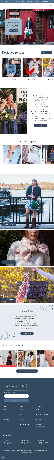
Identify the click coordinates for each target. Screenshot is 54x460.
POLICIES (22, 421)
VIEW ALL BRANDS (40, 426)
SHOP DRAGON (9, 299)
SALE (5, 416)
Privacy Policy (30, 450)
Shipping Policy (7, 450)
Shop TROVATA (9, 224)
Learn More (27, 333)
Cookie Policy (25, 452)
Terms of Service (39, 450)
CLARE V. (38, 412)
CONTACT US (23, 412)
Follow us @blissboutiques (27, 371)
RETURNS (22, 419)
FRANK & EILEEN (40, 416)
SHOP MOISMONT (8, 262)
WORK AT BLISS (24, 416)
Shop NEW (13, 30)
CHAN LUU (38, 419)
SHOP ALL (46, 52)
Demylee (38, 421)
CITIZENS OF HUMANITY (42, 414)
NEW (5, 409)
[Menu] (2, 5)
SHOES (5, 414)
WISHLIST (6, 421)
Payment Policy (23, 450)
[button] (48, 6)
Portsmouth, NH (41, 440)
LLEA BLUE (39, 409)
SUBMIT (16, 400)
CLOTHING (6, 412)
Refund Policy (15, 450)
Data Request (46, 450)
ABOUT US (22, 409)
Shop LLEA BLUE (40, 125)
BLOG (21, 414)
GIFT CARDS (7, 419)
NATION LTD (39, 424)
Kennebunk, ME (24, 440)
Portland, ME (7, 440)
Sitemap (30, 452)
